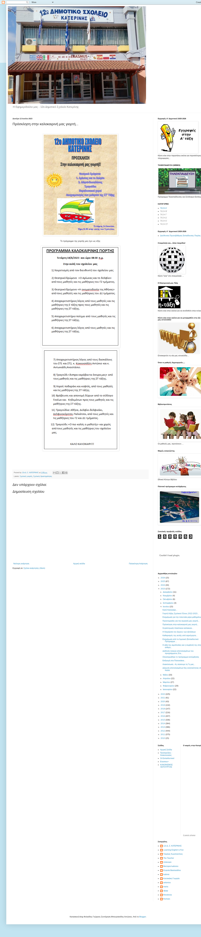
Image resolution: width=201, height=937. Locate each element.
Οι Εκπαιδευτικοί (167, 758)
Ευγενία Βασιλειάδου (172, 870)
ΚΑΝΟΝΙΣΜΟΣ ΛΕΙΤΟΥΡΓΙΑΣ (166, 766)
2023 (163, 589)
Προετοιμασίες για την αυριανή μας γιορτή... (181, 621)
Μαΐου (166, 675)
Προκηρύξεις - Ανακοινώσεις (166, 754)
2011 (163, 734)
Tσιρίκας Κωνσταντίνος (173, 854)
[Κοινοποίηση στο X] (60, 472)
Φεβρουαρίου (169, 686)
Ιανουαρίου (168, 689)
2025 (163, 581)
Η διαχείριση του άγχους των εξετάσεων (179, 632)
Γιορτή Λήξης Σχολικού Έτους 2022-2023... (181, 613)
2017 (163, 712)
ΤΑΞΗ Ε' (163, 221)
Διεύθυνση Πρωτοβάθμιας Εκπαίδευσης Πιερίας (180, 236)
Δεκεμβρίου (168, 592)
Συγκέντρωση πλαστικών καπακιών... (178, 628)
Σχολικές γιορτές (26, 476)
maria (165, 887)
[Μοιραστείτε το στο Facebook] (63, 472)
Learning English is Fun (173, 850)
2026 (163, 578)
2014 (163, 723)
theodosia (167, 895)
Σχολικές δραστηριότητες (42, 476)
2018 (163, 709)
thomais (166, 899)
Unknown (167, 862)
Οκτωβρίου (168, 599)
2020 (163, 701)
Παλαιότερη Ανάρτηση (138, 564)
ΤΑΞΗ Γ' (163, 215)
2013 (163, 727)
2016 (163, 716)
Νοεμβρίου (168, 596)
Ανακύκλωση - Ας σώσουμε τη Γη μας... (179, 664)
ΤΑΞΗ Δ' (163, 218)
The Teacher (168, 858)
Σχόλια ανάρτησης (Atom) (34, 568)
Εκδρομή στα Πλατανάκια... (174, 660)
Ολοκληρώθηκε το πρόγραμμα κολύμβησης (181, 657)
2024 (163, 585)
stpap (165, 891)
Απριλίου (167, 678)
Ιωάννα (166, 874)
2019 (163, 705)
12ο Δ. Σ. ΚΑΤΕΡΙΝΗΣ (172, 846)
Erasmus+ (164, 762)
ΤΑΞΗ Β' (163, 211)
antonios (167, 882)
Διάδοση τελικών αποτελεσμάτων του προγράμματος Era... (178, 652)
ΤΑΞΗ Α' (163, 208)
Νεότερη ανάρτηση (21, 564)
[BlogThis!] (57, 472)
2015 (163, 720)
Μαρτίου (167, 682)
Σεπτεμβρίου (168, 603)
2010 (163, 738)
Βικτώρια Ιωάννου (170, 866)
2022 (163, 694)
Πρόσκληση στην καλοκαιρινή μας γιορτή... (180, 624)
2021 (163, 698)
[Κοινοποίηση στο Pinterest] (66, 472)
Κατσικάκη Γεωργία (171, 878)
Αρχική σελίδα (79, 564)
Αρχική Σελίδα (166, 750)
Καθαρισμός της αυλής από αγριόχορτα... (180, 635)
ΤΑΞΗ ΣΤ (164, 224)
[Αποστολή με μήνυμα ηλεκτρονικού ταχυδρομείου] (54, 472)
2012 (163, 731)
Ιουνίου (166, 607)
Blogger (142, 917)
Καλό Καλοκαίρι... (170, 610)
